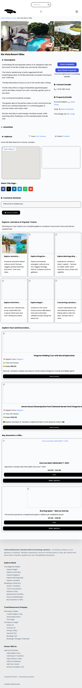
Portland (66, 136)
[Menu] (41, 11)
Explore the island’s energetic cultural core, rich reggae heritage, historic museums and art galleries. (41, 266)
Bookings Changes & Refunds (18, 639)
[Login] (77, 11)
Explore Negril (12, 569)
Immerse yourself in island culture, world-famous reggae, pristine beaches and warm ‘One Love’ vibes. (14, 266)
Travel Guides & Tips (14, 614)
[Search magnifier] (48, 4)
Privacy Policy (12, 630)
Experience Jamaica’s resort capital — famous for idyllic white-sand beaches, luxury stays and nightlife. (67, 266)
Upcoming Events (13, 617)
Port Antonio (41, 136)
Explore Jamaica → (12, 256)
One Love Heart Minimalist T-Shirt (54, 463)
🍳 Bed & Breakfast (66, 109)
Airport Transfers (13, 586)
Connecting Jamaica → (67, 302)
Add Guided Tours (13, 653)
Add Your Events (13, 664)
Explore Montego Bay (15, 578)
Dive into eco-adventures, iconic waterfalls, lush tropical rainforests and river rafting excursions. (14, 312)
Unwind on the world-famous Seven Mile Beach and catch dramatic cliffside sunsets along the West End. (41, 313)
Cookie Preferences (12, 684)
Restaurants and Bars (15, 594)
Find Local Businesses (15, 597)
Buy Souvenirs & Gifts (15, 600)
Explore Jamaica (13, 580)
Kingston (19, 359)
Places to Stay (11, 18)
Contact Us (11, 628)
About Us (10, 625)
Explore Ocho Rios (14, 572)
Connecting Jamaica (26, 677)
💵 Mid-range (69, 114)
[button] (3, 36)
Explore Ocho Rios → (12, 302)
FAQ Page (10, 619)
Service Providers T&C (15, 667)
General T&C (12, 633)
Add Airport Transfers (15, 656)
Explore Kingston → (39, 256)
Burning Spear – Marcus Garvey (54, 511)
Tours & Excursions (14, 589)
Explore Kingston (13, 575)
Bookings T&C (12, 636)
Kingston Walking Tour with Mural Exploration (54, 355)
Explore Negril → (37, 302)
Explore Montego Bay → (67, 256)
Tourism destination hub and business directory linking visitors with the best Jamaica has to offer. (66, 313)
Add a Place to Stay (14, 659)
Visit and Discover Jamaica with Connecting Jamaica (27, 550)
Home (3, 18)
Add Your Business (14, 661)
